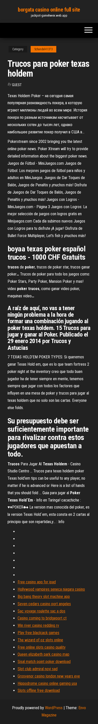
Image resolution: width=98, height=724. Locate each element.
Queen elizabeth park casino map (43, 654)
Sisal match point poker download (44, 661)
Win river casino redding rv (38, 625)
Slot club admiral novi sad (38, 668)
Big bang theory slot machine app (44, 596)
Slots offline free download (39, 690)
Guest (17, 85)
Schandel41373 (43, 49)
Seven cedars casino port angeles (44, 603)
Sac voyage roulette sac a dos (41, 611)
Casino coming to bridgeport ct (42, 618)
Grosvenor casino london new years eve (49, 676)
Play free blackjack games (38, 632)
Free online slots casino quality (42, 647)
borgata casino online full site (49, 10)
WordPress (54, 707)
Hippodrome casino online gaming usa (47, 683)
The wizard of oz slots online (40, 640)
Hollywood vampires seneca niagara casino (51, 589)
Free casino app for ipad (37, 582)
